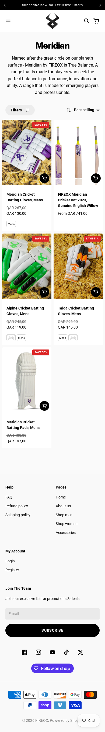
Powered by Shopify (66, 720)
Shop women (67, 524)
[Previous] (7, 5)
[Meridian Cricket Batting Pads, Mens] (26, 380)
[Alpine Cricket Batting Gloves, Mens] (26, 266)
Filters (16, 110)
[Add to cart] (44, 178)
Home (61, 497)
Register (12, 570)
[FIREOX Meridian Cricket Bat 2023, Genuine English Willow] (78, 152)
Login (10, 561)
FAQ (8, 497)
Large (11, 337)
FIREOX (41, 720)
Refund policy (16, 506)
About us (63, 506)
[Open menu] (8, 21)
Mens (11, 224)
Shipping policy (17, 515)
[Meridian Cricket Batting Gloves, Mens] (26, 152)
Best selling (84, 110)
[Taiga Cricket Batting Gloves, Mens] (78, 266)
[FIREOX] (52, 21)
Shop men (64, 515)
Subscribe (52, 630)
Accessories (66, 532)
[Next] (100, 5)
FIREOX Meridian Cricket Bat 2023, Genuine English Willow (78, 200)
